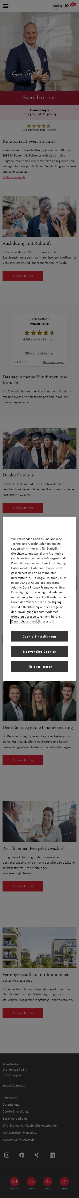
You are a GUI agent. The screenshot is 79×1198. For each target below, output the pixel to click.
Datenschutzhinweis (24, 621)
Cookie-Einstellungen (39, 636)
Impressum (46, 621)
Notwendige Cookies (39, 651)
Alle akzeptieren (39, 666)
